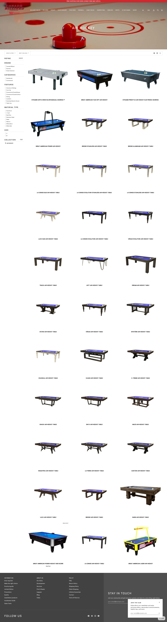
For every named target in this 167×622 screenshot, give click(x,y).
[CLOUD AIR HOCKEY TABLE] (94, 356)
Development (41, 583)
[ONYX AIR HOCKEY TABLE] (94, 402)
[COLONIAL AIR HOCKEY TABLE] (48, 356)
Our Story (40, 581)
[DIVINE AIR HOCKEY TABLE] (48, 309)
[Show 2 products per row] (154, 53)
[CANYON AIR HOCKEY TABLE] (141, 448)
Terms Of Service (74, 598)
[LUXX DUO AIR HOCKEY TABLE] (48, 216)
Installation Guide (9, 600)
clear (21, 139)
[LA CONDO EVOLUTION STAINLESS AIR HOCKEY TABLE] (94, 170)
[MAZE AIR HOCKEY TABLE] (141, 402)
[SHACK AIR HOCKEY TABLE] (48, 402)
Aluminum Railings (11, 88)
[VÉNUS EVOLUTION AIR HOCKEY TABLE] (141, 216)
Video (38, 598)
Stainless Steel (10, 117)
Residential (9, 78)
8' (6, 136)
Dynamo (8, 68)
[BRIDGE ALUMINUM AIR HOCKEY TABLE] (141, 124)
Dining (8, 96)
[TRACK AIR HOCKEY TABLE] (48, 263)
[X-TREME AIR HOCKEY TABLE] (141, 356)
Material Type (11, 107)
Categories (9, 75)
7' (6, 133)
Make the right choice (11, 583)
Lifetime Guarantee (75, 592)
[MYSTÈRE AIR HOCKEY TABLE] (141, 309)
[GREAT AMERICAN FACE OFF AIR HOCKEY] (94, 77)
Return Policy (73, 583)
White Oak (9, 126)
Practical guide (8, 586)
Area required (8, 581)
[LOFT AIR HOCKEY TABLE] (94, 263)
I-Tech (8, 113)
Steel (7, 119)
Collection (10, 140)
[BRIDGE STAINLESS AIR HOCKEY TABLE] (94, 124)
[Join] (157, 613)
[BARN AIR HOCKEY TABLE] (141, 495)
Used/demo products (10, 598)
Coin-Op (8, 90)
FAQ (70, 581)
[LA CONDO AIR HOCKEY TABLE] (94, 541)
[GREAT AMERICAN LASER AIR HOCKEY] (141, 541)
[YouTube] (98, 616)
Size (6, 130)
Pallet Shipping (73, 589)
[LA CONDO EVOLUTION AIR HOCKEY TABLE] (94, 216)
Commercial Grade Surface (13, 94)
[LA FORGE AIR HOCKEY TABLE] (94, 448)
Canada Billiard (10, 66)
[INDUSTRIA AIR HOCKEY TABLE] (48, 448)
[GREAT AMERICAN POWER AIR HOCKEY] (48, 124)
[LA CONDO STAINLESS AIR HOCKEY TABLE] (141, 170)
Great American (10, 71)
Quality (6, 595)
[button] (35, 10)
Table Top (9, 103)
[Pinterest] (92, 616)
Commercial (9, 80)
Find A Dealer (41, 589)
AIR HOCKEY (9, 143)
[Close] (160, 601)
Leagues (39, 592)
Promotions (7, 592)
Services (39, 586)
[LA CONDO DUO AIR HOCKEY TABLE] (48, 170)
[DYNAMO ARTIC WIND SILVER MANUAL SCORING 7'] (48, 77)
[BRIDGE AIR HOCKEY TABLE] (94, 495)
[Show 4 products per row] (161, 53)
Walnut (8, 121)
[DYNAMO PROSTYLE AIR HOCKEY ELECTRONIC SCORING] (141, 77)
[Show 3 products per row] (157, 53)
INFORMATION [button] (8, 578)
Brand (7, 63)
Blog (38, 595)
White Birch (9, 124)
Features (8, 84)
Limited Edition (8, 589)
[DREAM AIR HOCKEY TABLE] (141, 263)
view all (21, 58)
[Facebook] (88, 616)
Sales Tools (7, 603)
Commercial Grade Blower (13, 92)
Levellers (8, 99)
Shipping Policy (74, 586)
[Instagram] (95, 616)
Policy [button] (71, 578)
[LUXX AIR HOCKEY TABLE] (48, 495)
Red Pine (8, 115)
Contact (71, 595)
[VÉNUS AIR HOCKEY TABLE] (94, 309)
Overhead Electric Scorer (12, 101)
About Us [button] (40, 578)
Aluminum (9, 111)
